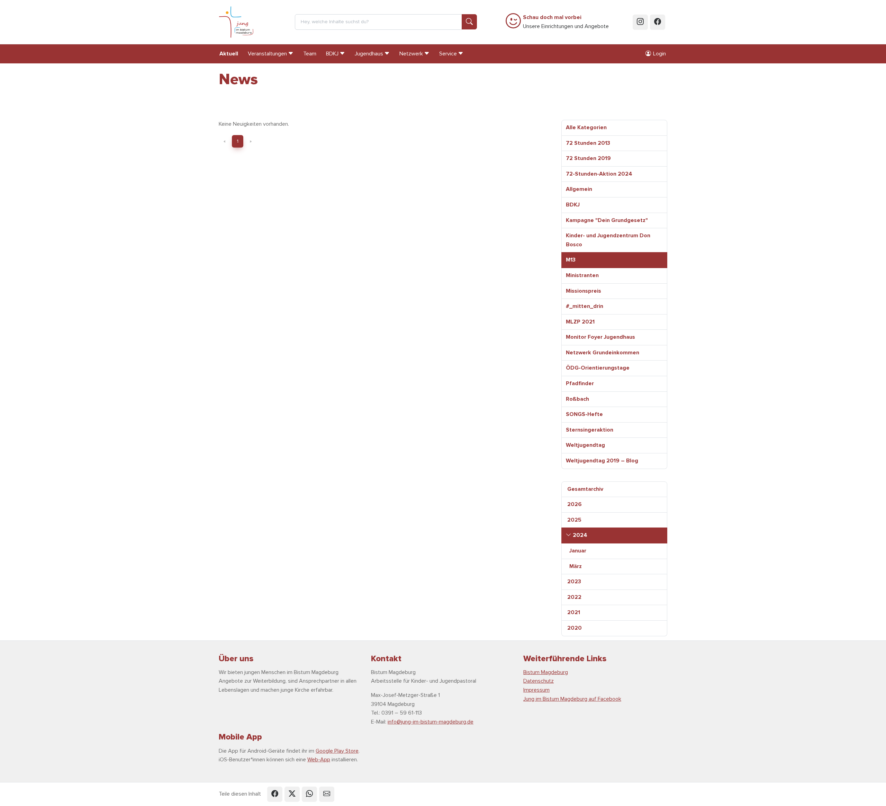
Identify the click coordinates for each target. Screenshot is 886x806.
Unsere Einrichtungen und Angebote (566, 22)
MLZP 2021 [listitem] (580, 321)
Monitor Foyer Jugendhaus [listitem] (600, 337)
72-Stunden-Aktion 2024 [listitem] (599, 173)
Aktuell (228, 53)
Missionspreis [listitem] (583, 290)
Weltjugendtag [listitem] (585, 445)
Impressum (536, 690)
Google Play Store (337, 750)
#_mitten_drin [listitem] (584, 306)
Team (309, 53)
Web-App (318, 759)
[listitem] (614, 489)
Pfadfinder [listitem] (580, 383)
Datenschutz (538, 680)
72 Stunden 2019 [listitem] (588, 158)
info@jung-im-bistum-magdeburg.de (430, 721)
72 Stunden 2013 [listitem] (588, 143)
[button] (274, 794)
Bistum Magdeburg (545, 672)
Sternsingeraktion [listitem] (589, 429)
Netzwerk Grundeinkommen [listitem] (602, 352)
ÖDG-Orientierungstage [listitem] (598, 367)
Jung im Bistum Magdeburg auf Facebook (572, 699)
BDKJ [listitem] (573, 204)
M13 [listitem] (571, 259)
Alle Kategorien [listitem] (586, 127)
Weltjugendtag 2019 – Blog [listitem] (602, 460)
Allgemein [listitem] (579, 189)
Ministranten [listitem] (582, 275)
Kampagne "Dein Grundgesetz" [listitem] (607, 220)
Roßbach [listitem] (577, 399)
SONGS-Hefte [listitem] (584, 414)
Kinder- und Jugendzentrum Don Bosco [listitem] (608, 240)
